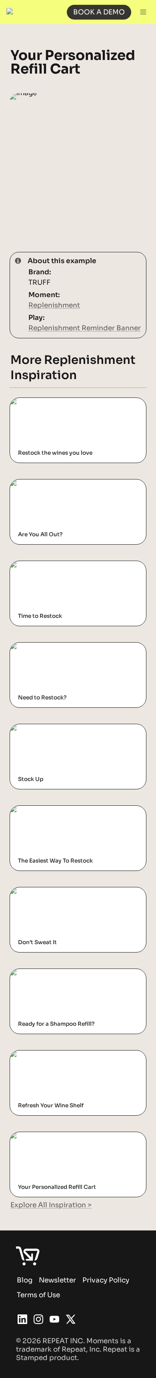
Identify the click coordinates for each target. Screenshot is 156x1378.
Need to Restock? (40, 647)
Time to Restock (37, 565)
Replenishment (54, 305)
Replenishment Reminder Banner (84, 328)
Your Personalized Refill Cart (58, 1136)
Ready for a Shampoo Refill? (57, 973)
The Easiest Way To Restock (56, 810)
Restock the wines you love (56, 402)
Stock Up (26, 728)
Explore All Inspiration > (51, 1205)
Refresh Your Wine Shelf (51, 1054)
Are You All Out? (38, 483)
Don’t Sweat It (34, 891)
